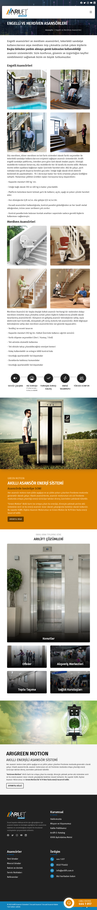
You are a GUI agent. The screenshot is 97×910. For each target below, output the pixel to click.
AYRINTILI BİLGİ (15, 519)
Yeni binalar (12, 859)
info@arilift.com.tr (65, 870)
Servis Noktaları (14, 872)
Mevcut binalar (14, 863)
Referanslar (12, 877)
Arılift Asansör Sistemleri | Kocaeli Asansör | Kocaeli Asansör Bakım (35, 904)
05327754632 (62, 865)
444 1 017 (60, 859)
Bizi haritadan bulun (65, 876)
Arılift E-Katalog (57, 833)
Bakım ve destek (15, 868)
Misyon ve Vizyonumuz (60, 823)
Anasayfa (49, 30)
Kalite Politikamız (58, 828)
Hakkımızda (56, 819)
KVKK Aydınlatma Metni (61, 837)
